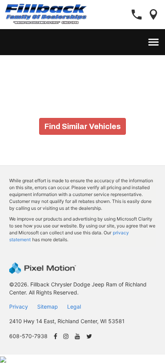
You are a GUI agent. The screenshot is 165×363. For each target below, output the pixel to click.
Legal (74, 306)
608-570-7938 (28, 336)
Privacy (18, 306)
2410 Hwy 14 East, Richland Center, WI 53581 (67, 321)
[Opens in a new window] (55, 337)
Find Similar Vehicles (82, 126)
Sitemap (47, 306)
